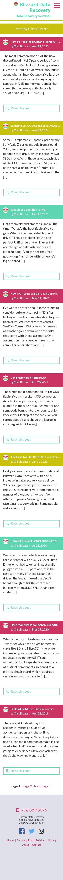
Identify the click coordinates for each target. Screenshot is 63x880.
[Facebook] (21, 831)
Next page (41, 786)
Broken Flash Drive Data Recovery (32, 709)
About (25, 844)
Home (10, 840)
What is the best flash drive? (28, 209)
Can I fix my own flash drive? (28, 377)
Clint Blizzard (22, 46)
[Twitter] (31, 831)
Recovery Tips (24, 840)
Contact (36, 844)
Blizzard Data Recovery (35, 7)
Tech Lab (40, 840)
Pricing (52, 840)
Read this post (21, 108)
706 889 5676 (34, 809)
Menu (57, 6)
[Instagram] (41, 831)
